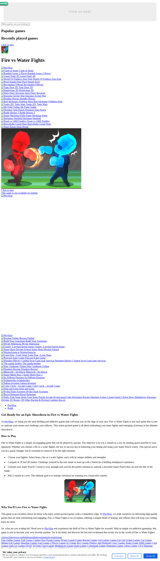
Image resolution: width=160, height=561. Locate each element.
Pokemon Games (114, 545)
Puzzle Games (53, 540)
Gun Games (44, 543)
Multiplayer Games (64, 545)
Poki (38, 545)
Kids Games (80, 545)
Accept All (150, 556)
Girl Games (103, 540)
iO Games (71, 543)
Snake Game (132, 543)
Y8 (34, 545)
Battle (10, 408)
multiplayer (35, 537)
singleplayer (47, 537)
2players (13, 537)
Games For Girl (117, 540)
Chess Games (130, 545)
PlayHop (12, 405)
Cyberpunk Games (96, 545)
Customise (119, 556)
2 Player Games (58, 543)
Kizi (43, 540)
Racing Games (90, 540)
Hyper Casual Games (71, 540)
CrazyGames (47, 545)
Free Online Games (10, 540)
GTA (140, 545)
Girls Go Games (17, 545)
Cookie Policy (49, 557)
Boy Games (83, 543)
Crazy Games (118, 543)
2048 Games (145, 543)
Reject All (134, 556)
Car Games (146, 540)
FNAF (28, 545)
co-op (19, 537)
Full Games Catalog (31, 540)
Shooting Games (29, 543)
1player (5, 537)
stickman (57, 537)
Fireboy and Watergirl (100, 543)
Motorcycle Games (10, 543)
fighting (26, 537)
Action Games (133, 540)
